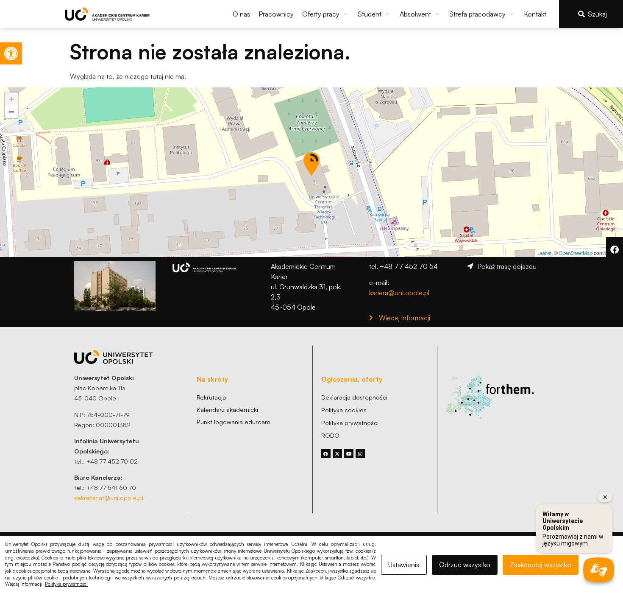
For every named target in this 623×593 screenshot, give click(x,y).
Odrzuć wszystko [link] (464, 564)
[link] (11, 53)
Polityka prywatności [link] (66, 584)
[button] (325, 14)
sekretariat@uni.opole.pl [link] (108, 497)
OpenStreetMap (575, 253)
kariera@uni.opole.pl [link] (399, 292)
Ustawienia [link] (404, 564)
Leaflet (544, 253)
